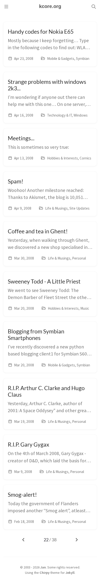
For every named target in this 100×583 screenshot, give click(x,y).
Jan (43, 567)
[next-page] (76, 540)
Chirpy (45, 572)
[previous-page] (23, 540)
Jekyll (70, 572)
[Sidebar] (6, 6)
